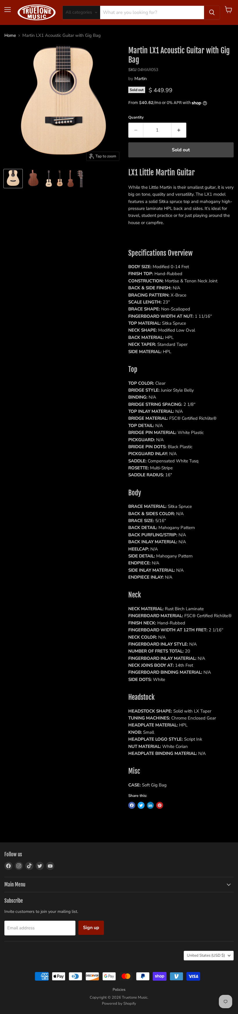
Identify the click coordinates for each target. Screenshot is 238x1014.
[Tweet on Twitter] (141, 805)
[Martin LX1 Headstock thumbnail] (80, 178)
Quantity (136, 117)
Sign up (91, 927)
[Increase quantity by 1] (179, 130)
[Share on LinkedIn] (150, 805)
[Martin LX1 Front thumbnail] (48, 178)
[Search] (212, 12)
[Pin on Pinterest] (159, 805)
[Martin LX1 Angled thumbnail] (60, 178)
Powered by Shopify (119, 1003)
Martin (140, 78)
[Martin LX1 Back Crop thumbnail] (33, 178)
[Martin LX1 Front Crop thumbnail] (13, 178)
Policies (119, 989)
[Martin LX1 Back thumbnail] (70, 178)
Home (10, 35)
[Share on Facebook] (131, 805)
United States (206, 955)
